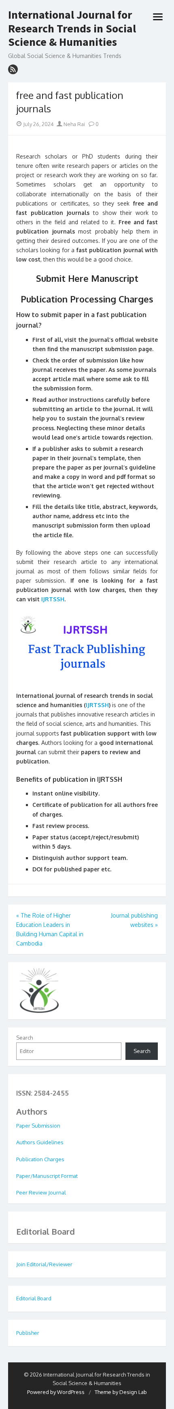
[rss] (13, 69)
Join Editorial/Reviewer (44, 1264)
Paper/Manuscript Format (47, 1176)
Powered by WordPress (56, 1392)
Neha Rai (73, 124)
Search (24, 1037)
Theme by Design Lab (121, 1392)
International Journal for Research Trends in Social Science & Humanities (72, 28)
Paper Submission (38, 1125)
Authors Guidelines (40, 1142)
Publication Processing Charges (87, 299)
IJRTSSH (52, 599)
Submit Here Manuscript (87, 278)
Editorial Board (33, 1298)
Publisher (27, 1333)
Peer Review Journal (41, 1192)
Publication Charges (40, 1159)
